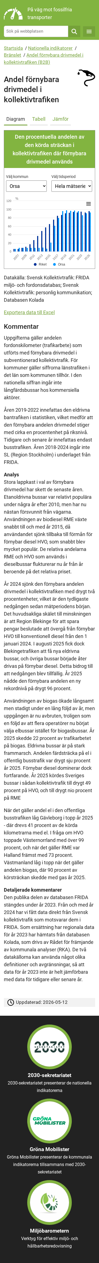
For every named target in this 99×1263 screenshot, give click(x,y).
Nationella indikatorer (50, 48)
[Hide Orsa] (59, 264)
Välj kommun (17, 176)
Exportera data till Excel (29, 312)
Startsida (13, 48)
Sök (74, 31)
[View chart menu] (88, 204)
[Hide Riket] (40, 264)
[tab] (17, 118)
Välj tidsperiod (63, 176)
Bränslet (12, 55)
